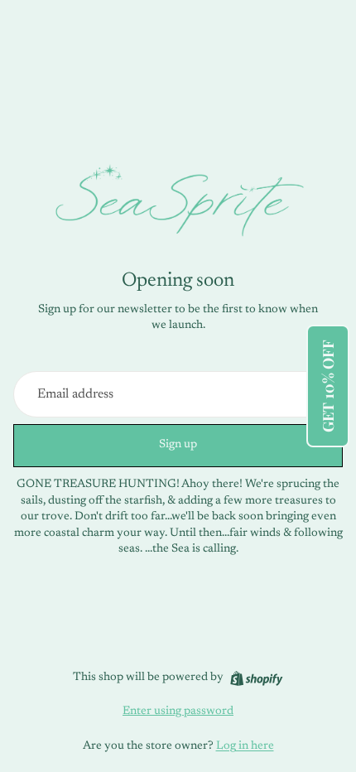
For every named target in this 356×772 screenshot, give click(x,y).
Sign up (178, 445)
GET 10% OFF (328, 386)
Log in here (245, 746)
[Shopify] (256, 678)
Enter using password (178, 711)
